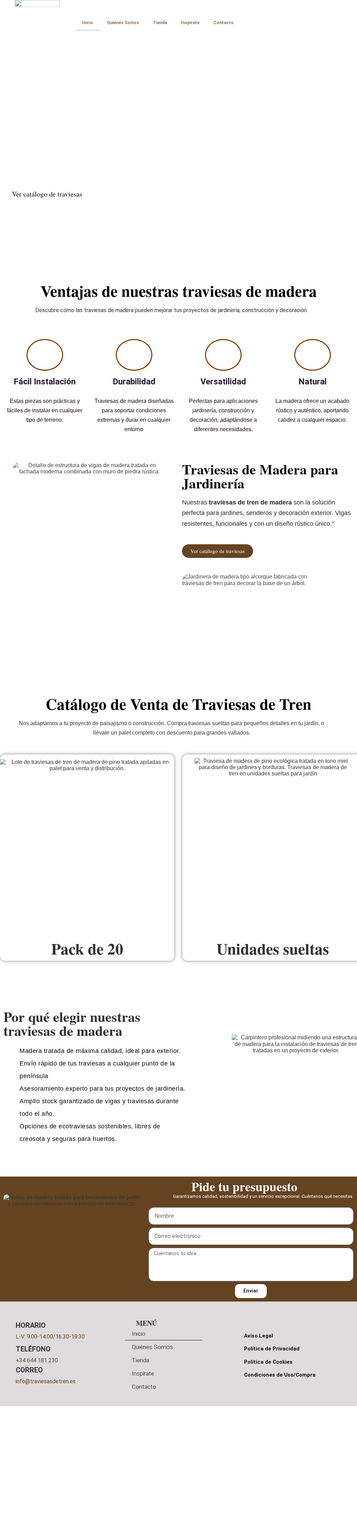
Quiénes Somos (123, 22)
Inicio (87, 22)
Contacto (223, 22)
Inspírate (190, 22)
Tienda (160, 22)
